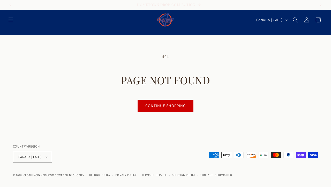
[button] (11, 20)
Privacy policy (126, 175)
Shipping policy (183, 175)
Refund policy (99, 175)
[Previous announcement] (10, 5)
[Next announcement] (321, 5)
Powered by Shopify (69, 175)
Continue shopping (165, 105)
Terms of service (154, 175)
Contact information (216, 175)
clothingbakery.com (39, 175)
